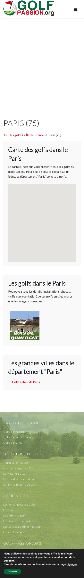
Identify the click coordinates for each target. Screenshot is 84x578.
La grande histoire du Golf (19, 484)
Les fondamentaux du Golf (19, 504)
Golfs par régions (14, 431)
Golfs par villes (12, 442)
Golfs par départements (18, 437)
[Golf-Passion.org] (28, 8)
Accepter (12, 571)
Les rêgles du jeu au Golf (18, 468)
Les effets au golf (14, 532)
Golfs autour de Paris (26, 382)
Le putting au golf (14, 515)
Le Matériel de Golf (15, 473)
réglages (72, 564)
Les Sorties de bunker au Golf (22, 526)
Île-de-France (35, 135)
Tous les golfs (12, 135)
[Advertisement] (42, 64)
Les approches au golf (17, 521)
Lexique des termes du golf (20, 479)
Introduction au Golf (16, 462)
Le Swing (8, 510)
